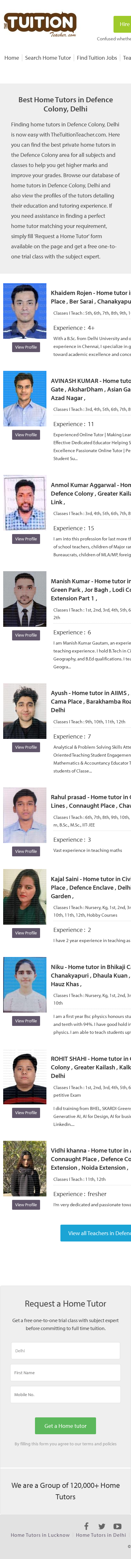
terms (87, 1444)
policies (110, 1444)
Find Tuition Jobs (97, 57)
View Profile (26, 347)
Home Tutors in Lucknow (40, 1535)
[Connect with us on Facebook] (86, 1532)
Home (11, 57)
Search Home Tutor (48, 57)
